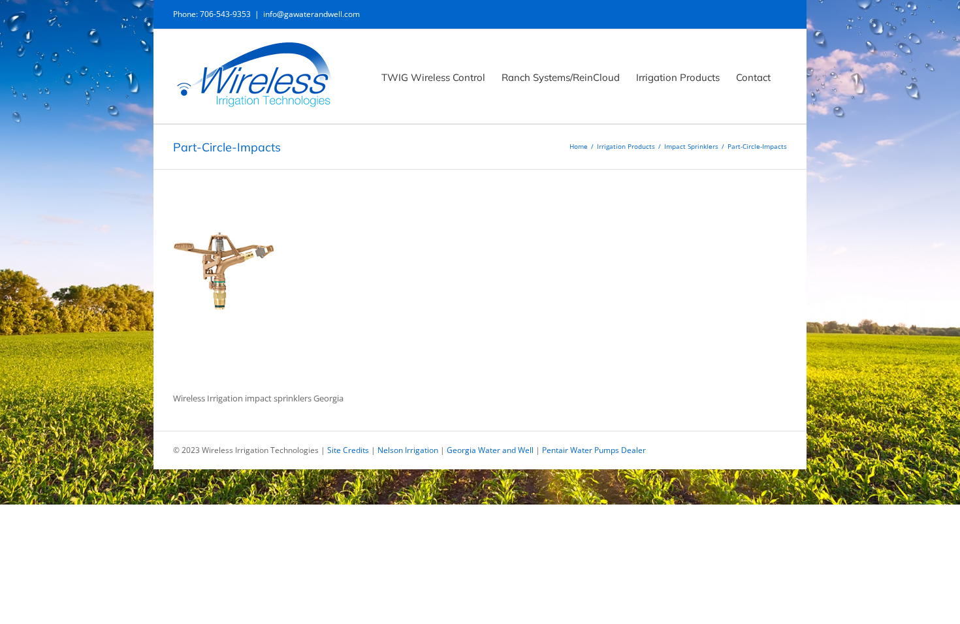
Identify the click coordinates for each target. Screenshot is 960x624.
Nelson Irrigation (407, 450)
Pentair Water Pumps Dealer (594, 450)
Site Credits (348, 450)
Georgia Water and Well (490, 450)
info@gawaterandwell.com (311, 14)
